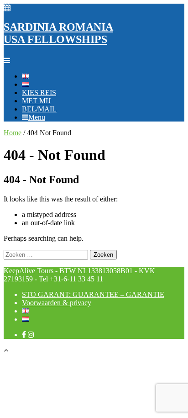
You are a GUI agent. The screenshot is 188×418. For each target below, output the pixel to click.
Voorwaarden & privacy (56, 303)
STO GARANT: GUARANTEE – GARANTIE (93, 294)
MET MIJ (36, 101)
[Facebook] (24, 335)
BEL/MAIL (39, 109)
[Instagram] (31, 335)
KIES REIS (39, 92)
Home (12, 133)
